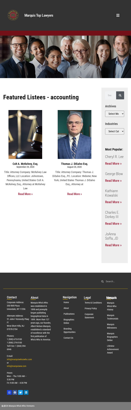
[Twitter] (20, 392)
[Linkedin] (26, 392)
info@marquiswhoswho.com (19, 359)
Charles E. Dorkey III (112, 214)
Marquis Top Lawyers (38, 15)
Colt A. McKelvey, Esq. (25, 163)
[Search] (120, 95)
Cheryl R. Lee (114, 157)
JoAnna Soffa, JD (111, 236)
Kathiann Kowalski (111, 193)
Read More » (25, 194)
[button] (117, 15)
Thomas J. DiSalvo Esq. (74, 163)
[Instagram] (9, 392)
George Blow (114, 174)
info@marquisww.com (16, 366)
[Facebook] (14, 392)
